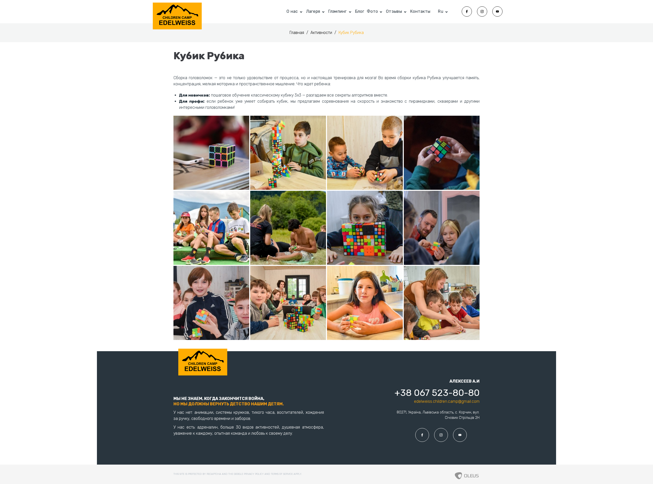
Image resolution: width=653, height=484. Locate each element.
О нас (292, 11)
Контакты (420, 11)
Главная (297, 32)
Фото (372, 11)
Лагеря (313, 11)
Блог (359, 11)
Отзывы (394, 11)
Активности (321, 32)
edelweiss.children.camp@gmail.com (447, 401)
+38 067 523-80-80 (436, 392)
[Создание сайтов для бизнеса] (467, 474)
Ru (440, 11)
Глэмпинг (337, 11)
